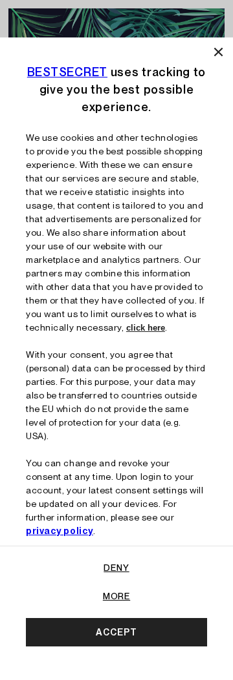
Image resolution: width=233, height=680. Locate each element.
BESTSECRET (67, 72)
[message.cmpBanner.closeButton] (218, 52)
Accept (116, 632)
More (116, 596)
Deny (116, 567)
